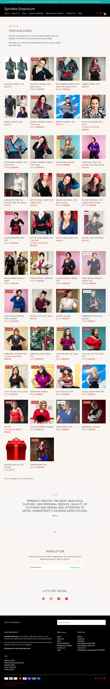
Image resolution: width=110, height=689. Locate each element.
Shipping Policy (9, 665)
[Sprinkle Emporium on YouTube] (104, 678)
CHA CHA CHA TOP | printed (16, 392)
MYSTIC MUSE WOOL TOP (67, 238)
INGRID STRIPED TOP (90, 84)
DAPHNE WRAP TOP (38, 465)
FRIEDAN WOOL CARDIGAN (41, 278)
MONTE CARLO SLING (13, 122)
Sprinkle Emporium (21, 683)
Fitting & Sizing (9, 660)
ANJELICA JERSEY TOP (14, 84)
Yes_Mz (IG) (81, 648)
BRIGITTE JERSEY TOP (65, 122)
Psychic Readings (36, 13)
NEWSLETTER (55, 551)
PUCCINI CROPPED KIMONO (41, 427)
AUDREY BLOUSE (63, 316)
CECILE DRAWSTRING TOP (93, 392)
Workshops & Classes (54, 13)
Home (6, 13)
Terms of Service (10, 667)
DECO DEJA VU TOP (64, 392)
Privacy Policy (9, 669)
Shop (24, 13)
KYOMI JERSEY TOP (64, 427)
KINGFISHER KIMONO (39, 392)
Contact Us (70, 13)
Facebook (80, 639)
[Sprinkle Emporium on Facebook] (96, 678)
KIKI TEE (7, 427)
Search (79, 636)
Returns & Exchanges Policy (14, 662)
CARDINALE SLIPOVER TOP (15, 354)
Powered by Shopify (10, 685)
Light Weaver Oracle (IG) (86, 645)
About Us (15, 13)
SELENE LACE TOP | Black (93, 238)
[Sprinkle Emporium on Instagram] (101, 678)
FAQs (80, 13)
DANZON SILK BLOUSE (65, 162)
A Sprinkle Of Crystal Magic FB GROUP (91, 650)
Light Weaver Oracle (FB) (86, 643)
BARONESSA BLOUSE (91, 427)
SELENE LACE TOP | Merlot (41, 316)
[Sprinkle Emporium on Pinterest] (99, 678)
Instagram (81, 641)
